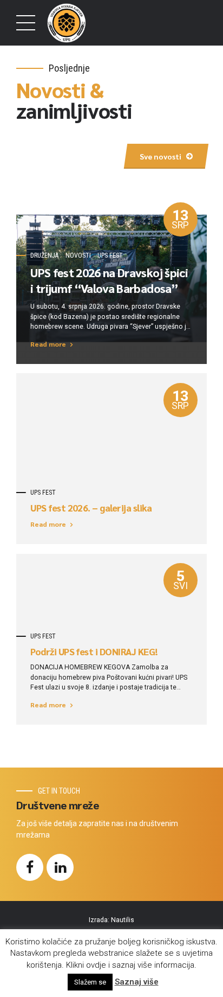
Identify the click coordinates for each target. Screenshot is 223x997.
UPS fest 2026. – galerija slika (91, 508)
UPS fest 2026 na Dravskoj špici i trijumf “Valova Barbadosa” (109, 280)
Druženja (44, 255)
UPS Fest (110, 255)
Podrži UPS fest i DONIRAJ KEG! (94, 651)
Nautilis (122, 920)
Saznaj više (137, 982)
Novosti (78, 255)
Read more (48, 344)
